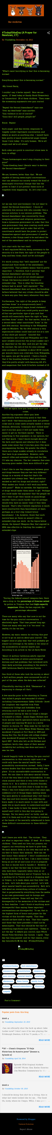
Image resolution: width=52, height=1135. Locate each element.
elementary (39, 971)
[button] (48, 33)
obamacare (8, 981)
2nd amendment (29, 966)
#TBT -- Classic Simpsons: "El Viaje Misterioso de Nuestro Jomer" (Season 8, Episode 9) (21, 1051)
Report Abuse (26, 1129)
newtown (39, 976)
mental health (25, 976)
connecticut (9, 971)
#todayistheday (10, 966)
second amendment (22, 986)
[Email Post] (3, 961)
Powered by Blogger (26, 1119)
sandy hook (37, 981)
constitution (24, 971)
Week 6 (5, 1085)
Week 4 (5, 1018)
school (6, 986)
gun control (9, 976)
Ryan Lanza (22, 981)
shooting (39, 986)
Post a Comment (12, 1000)
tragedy (6, 991)
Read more (44, 1040)
